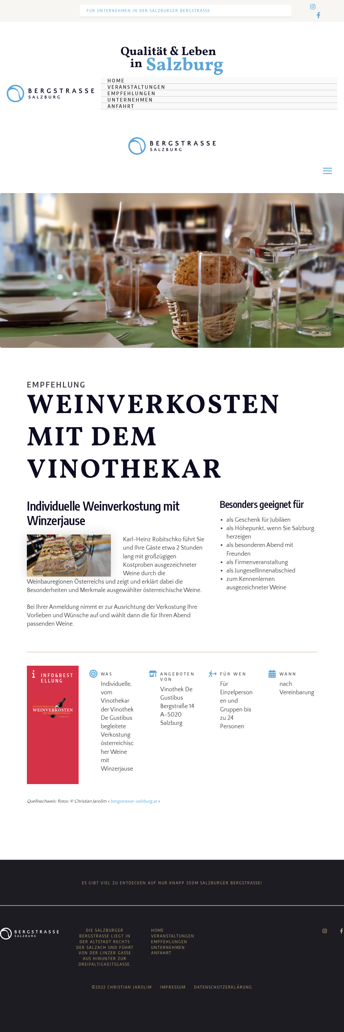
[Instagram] (313, 7)
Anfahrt (121, 106)
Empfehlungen (132, 93)
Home (116, 80)
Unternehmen (130, 100)
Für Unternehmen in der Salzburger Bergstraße (148, 10)
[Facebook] (318, 15)
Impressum (173, 987)
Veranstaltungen (137, 87)
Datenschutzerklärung (223, 987)
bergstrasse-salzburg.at (134, 801)
